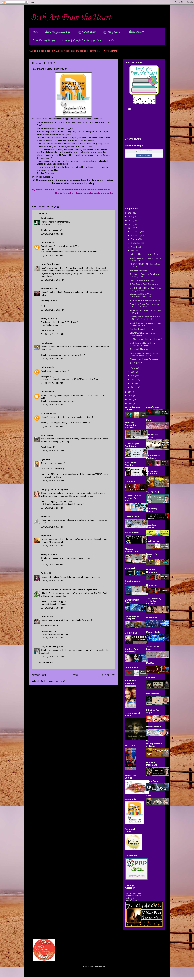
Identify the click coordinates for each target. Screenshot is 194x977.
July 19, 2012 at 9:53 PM (52, 255)
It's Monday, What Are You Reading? (146, 339)
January (134, 387)
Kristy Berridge (48, 264)
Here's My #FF (47, 330)
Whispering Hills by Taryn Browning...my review (141, 295)
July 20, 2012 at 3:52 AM (52, 359)
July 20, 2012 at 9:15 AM (52, 405)
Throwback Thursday (139, 349)
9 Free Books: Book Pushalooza (144, 284)
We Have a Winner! (138, 270)
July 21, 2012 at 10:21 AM (52, 657)
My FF (44, 306)
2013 (130, 224)
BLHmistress (47, 288)
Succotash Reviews (58, 604)
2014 (130, 220)
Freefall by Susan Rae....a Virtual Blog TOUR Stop (144, 305)
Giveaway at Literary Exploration (144, 359)
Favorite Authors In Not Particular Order (82, 41)
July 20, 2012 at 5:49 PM (52, 581)
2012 (130, 228)
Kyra (43, 459)
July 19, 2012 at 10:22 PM (52, 310)
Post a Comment (45, 662)
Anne (43, 516)
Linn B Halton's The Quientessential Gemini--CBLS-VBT (145, 324)
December (135, 231)
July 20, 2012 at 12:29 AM (52, 334)
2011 (130, 392)
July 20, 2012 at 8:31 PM (52, 638)
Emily (43, 573)
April (133, 375)
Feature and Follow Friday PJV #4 (145, 300)
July (133, 251)
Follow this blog (144, 155)
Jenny (44, 435)
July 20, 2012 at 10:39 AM (52, 481)
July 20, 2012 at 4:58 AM (52, 383)
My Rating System (111, 32)
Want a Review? (135, 32)
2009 (130, 399)
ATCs (111, 41)
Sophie (44, 535)
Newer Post (39, 674)
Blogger (108, 967)
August (134, 247)
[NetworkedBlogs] (144, 151)
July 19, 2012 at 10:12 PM (52, 280)
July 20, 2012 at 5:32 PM (52, 545)
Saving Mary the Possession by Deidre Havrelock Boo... (144, 354)
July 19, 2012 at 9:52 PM (52, 234)
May (133, 372)
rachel (44, 343)
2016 (130, 213)
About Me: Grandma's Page (57, 32)
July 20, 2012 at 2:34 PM (52, 508)
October (134, 239)
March (134, 379)
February (135, 383)
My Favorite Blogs (86, 32)
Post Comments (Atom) (54, 681)
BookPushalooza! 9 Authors (142, 280)
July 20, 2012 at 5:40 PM (52, 564)
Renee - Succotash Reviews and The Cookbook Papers (66, 589)
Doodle (44, 218)
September (136, 243)
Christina (45, 616)
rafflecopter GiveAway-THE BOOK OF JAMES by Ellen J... (145, 318)
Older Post (108, 674)
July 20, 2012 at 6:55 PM (52, 608)
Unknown (45, 242)
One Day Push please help (141, 329)
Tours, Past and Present (43, 41)
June (133, 368)
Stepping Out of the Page (53, 489)
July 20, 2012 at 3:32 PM (52, 527)
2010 (130, 396)
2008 (130, 403)
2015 (130, 217)
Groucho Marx (110, 51)
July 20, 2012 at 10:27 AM (52, 451)
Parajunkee (93, 122)
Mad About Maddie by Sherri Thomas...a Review (142, 344)
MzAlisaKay (46, 413)
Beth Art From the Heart (70, 17)
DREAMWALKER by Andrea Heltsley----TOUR (142, 334)
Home (35, 32)
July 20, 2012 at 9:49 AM (52, 426)
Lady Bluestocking (49, 646)
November (135, 235)
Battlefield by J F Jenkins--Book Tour (146, 254)
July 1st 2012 (136, 363)
